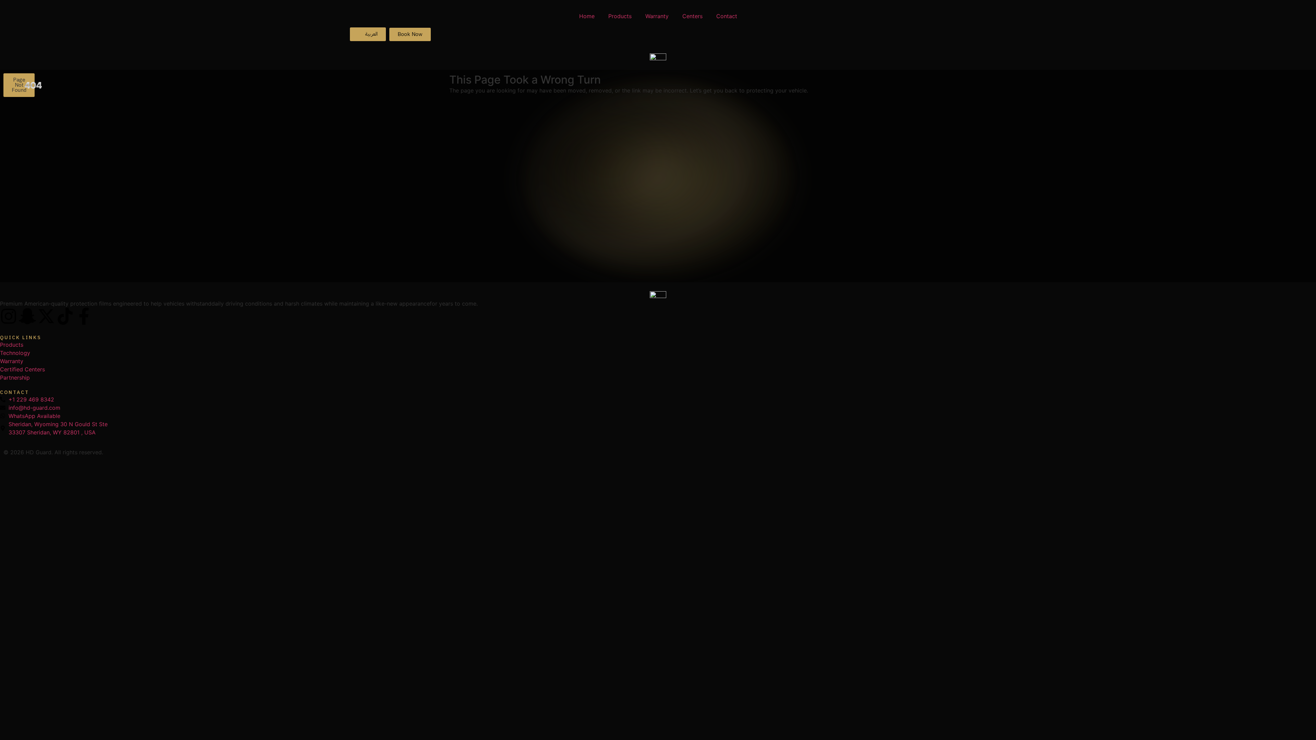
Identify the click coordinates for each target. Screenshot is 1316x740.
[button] (19, 85)
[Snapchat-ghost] (27, 316)
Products (620, 16)
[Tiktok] (65, 316)
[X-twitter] (46, 316)
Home (587, 16)
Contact (726, 16)
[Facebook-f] (84, 316)
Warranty (657, 16)
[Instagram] (8, 316)
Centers (692, 16)
